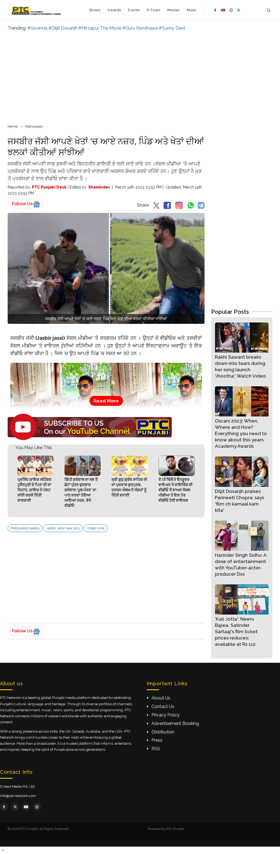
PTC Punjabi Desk (49, 187)
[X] (238, 10)
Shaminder (99, 187)
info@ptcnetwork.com (18, 796)
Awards (114, 10)
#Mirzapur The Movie (99, 28)
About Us (160, 698)
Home (13, 126)
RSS (155, 748)
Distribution (162, 732)
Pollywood (33, 126)
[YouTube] (223, 10)
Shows (95, 10)
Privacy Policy (165, 715)
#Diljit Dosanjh (62, 28)
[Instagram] (231, 10)
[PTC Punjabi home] (37, 10)
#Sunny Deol (172, 28)
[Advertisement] (140, 76)
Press (156, 740)
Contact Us (162, 706)
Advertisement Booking (175, 723)
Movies (173, 10)
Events (134, 10)
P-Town (153, 10)
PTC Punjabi (175, 829)
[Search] (268, 10)
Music (192, 10)
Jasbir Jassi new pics (63, 528)
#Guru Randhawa (140, 28)
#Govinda (37, 28)
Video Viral (96, 528)
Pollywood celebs (25, 528)
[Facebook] (215, 10)
